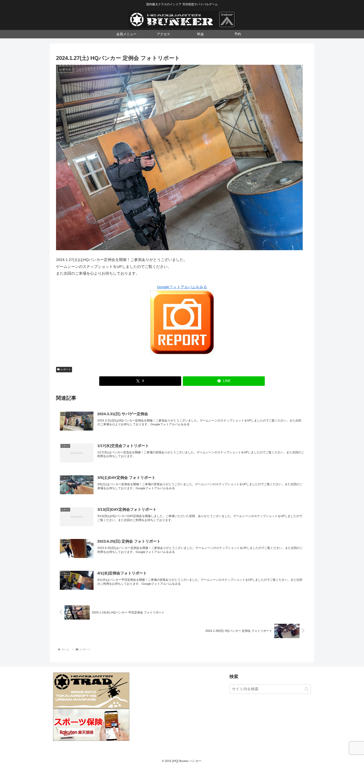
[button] (306, 689)
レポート (66, 369)
